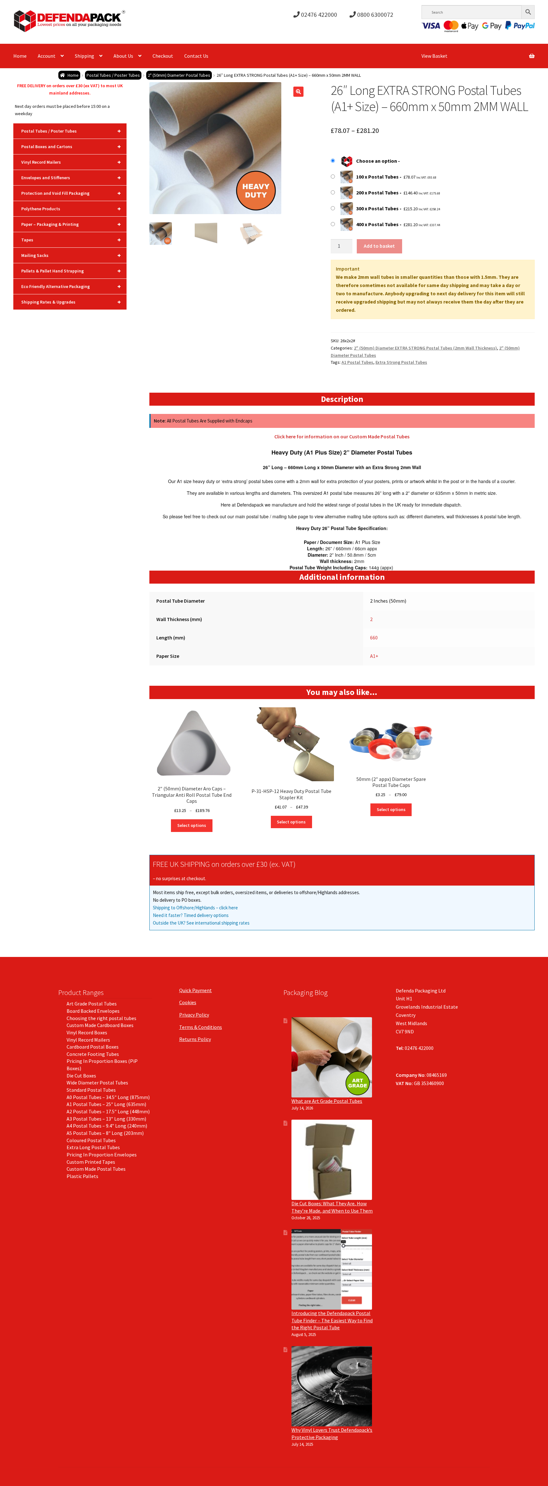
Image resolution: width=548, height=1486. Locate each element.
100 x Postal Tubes (377, 176)
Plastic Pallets (82, 1176)
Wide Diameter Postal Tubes (97, 1082)
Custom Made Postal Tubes (96, 1169)
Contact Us (196, 56)
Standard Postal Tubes (91, 1090)
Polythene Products (71, 209)
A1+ (374, 656)
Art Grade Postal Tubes (92, 1003)
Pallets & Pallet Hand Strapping (71, 271)
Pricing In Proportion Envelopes (102, 1154)
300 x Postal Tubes (377, 208)
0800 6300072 (374, 14)
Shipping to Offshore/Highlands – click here (195, 908)
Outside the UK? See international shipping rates (201, 923)
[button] (298, 92)
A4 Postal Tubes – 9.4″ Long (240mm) (107, 1126)
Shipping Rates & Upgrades (71, 302)
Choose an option (376, 161)
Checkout (163, 56)
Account (46, 56)
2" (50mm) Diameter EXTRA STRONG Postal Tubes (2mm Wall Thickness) (425, 348)
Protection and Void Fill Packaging (71, 193)
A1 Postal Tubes (357, 362)
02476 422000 (318, 14)
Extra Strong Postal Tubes (401, 362)
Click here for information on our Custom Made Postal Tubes (341, 436)
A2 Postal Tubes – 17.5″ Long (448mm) (108, 1111)
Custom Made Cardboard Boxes (100, 1025)
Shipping (84, 56)
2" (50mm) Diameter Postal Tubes (179, 75)
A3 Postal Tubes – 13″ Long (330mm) (106, 1119)
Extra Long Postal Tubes (93, 1147)
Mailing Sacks (71, 255)
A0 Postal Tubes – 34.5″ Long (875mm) (108, 1097)
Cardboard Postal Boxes (93, 1047)
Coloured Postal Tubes (91, 1140)
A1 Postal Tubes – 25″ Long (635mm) (106, 1104)
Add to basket (379, 246)
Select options (191, 825)
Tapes (71, 240)
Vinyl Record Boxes (87, 1032)
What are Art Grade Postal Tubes (326, 1101)
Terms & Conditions (200, 1027)
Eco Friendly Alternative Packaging (71, 286)
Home (20, 56)
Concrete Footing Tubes (93, 1054)
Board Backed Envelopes (93, 1011)
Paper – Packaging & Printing (71, 224)
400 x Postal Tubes (377, 224)
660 (374, 637)
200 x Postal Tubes (377, 192)
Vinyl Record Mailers (71, 162)
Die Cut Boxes (81, 1075)
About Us (123, 56)
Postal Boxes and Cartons (71, 146)
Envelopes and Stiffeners (71, 177)
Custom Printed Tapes (91, 1162)
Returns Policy (195, 1039)
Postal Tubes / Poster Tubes (113, 75)
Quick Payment (195, 990)
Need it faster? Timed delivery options (191, 915)
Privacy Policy (194, 1014)
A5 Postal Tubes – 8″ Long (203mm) (105, 1133)
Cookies (187, 1002)
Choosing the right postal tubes (101, 1018)
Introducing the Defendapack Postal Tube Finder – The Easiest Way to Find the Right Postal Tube (332, 1320)
